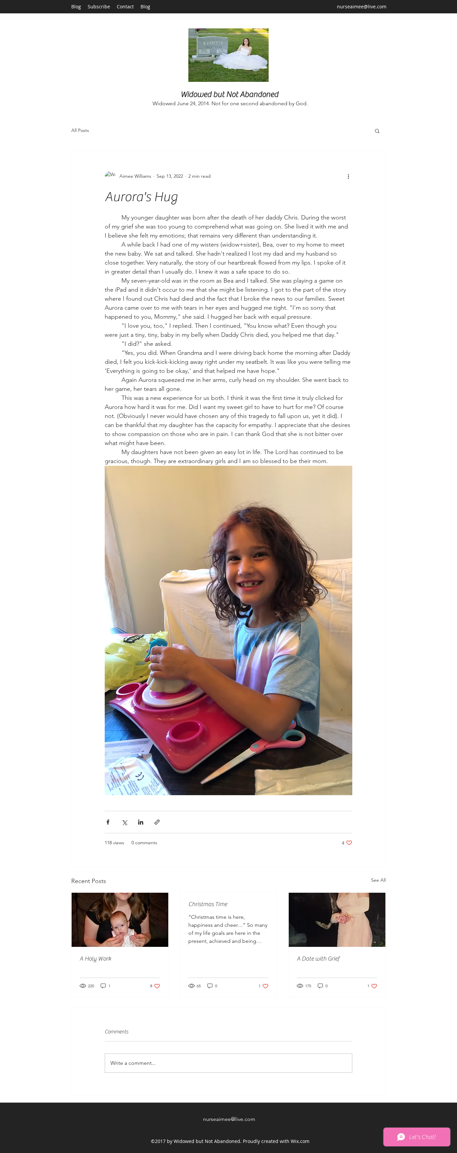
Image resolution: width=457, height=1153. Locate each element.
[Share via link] (157, 822)
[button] (377, 130)
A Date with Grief (318, 958)
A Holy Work (95, 958)
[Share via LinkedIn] (141, 822)
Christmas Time (207, 904)
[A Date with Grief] (337, 920)
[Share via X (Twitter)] (124, 822)
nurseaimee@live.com (361, 6)
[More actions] (348, 176)
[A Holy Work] (120, 920)
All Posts (80, 130)
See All (378, 880)
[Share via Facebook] (108, 822)
